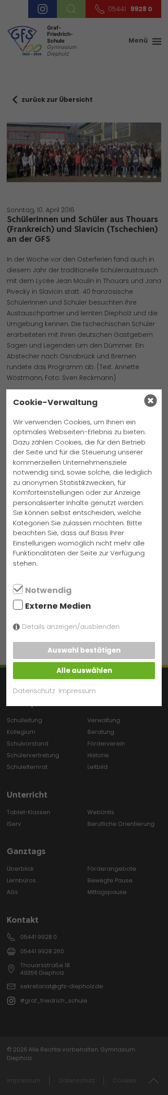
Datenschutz (34, 690)
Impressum (77, 690)
